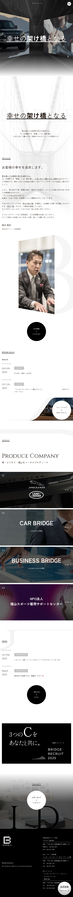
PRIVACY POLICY (7, 863)
